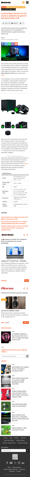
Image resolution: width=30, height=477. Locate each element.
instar (3, 9)
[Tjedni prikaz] (23, 2)
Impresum (22, 469)
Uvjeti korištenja (16, 467)
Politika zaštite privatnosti (11, 469)
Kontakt (18, 471)
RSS (9, 467)
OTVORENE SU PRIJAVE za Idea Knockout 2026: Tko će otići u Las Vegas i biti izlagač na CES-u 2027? (20, 336)
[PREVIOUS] (24, 234)
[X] (15, 462)
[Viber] (12, 44)
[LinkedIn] (23, 462)
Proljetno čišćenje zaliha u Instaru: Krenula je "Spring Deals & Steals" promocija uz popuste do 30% (14, 228)
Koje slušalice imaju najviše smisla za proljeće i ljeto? (19, 405)
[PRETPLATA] (27, 450)
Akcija (26, 322)
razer (7, 9)
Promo (8, 7)
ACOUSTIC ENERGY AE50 (10, 311)
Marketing (12, 471)
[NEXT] (27, 234)
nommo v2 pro (12, 9)
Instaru (26, 163)
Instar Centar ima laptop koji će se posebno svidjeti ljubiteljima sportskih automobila (14, 222)
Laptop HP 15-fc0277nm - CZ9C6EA (13, 261)
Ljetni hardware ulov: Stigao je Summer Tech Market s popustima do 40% (14, 218)
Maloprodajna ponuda (15, 7)
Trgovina (4, 7)
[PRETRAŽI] (27, 356)
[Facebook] (2, 44)
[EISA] (15, 457)
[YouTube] (11, 462)
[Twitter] (6, 44)
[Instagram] (19, 462)
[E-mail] (16, 44)
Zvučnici (23, 7)
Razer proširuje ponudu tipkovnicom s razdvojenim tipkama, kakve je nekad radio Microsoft (20, 417)
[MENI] (27, 2)
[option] (15, 260)
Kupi (26, 280)
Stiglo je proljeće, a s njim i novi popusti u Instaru (19, 429)
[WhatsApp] (9, 44)
